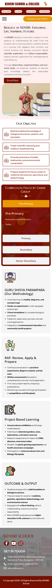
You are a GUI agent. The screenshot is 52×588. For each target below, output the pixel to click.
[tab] (26, 203)
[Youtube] (13, 543)
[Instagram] (20, 543)
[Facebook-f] (6, 543)
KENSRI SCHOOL (19, 536)
